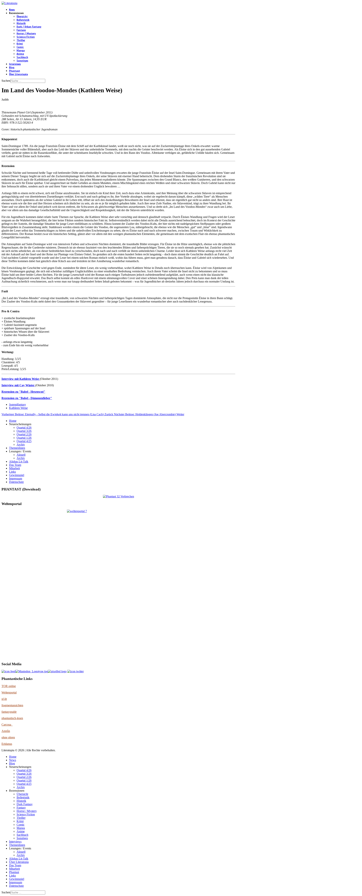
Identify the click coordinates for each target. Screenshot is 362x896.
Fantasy (21, 30)
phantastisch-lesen (12, 718)
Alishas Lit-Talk (18, 461)
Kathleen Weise (18, 408)
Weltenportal (9, 692)
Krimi (20, 43)
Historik (21, 23)
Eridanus (7, 743)
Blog (11, 67)
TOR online (9, 686)
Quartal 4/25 (24, 441)
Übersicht (22, 16)
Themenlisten (17, 448)
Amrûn (6, 731)
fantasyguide (9, 711)
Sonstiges (22, 60)
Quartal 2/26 (24, 434)
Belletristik (23, 20)
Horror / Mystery (26, 33)
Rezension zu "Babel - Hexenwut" (23, 391)
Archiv (21, 444)
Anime (20, 53)
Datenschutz (16, 481)
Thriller (21, 40)
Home (12, 420)
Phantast (14, 70)
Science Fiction (26, 36)
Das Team (15, 464)
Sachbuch (22, 57)
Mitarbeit (14, 468)
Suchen (6, 80)
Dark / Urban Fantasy (29, 26)
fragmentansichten (12, 705)
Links (12, 471)
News (12, 9)
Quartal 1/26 (24, 437)
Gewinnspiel (16, 475)
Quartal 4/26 (24, 427)
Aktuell (21, 454)
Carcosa (7, 724)
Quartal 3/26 (24, 431)
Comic (20, 47)
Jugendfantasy (17, 404)
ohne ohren (8, 737)
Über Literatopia (18, 74)
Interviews (15, 64)
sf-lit (4, 698)
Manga (21, 50)
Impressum (15, 478)
